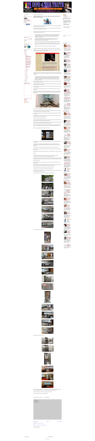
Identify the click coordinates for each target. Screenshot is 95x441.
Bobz (25, 100)
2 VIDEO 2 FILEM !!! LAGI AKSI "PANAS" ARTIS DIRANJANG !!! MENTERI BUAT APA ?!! (69, 71)
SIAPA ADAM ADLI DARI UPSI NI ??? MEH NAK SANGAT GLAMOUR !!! (68, 225)
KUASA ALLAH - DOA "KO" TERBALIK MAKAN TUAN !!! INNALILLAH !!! (69, 174)
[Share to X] (47, 397)
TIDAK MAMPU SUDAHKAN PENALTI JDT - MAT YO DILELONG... (27, 67)
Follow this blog (27, 24)
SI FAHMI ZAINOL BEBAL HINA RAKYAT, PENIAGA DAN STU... (28, 61)
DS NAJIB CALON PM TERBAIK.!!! (69, 168)
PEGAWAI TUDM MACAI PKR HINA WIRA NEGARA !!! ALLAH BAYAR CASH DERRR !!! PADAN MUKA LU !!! (67, 105)
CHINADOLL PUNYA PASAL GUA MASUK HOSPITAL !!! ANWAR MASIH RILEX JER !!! (69, 238)
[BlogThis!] (46, 397)
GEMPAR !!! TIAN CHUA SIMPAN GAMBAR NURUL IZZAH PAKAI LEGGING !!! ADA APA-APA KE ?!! (67, 98)
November (26, 55)
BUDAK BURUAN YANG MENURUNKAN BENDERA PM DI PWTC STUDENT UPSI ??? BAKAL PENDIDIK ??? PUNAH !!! (67, 143)
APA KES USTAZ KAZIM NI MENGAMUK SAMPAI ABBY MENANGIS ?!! (69, 60)
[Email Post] (44, 397)
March (26, 76)
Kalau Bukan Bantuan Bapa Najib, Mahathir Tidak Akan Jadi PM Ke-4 (69, 213)
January (26, 78)
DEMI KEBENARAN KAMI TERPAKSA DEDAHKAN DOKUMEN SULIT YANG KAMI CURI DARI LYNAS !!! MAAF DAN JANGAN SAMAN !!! (67, 191)
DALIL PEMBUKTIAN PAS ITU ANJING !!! (69, 64)
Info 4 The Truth (27, 101)
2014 (25, 54)
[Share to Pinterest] (48, 397)
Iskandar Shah (26, 102)
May (25, 74)
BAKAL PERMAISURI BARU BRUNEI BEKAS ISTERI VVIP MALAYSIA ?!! (69, 53)
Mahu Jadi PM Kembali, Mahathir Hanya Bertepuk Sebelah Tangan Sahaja (69, 128)
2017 (25, 51)
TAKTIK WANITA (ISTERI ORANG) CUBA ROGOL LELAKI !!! (69, 83)
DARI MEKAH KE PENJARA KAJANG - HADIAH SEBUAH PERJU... (28, 59)
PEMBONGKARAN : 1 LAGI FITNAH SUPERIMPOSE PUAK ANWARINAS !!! (69, 157)
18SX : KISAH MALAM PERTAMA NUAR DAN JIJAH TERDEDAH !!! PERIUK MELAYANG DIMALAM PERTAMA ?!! (67, 46)
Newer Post (35, 421)
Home (48, 421)
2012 (25, 80)
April (25, 75)
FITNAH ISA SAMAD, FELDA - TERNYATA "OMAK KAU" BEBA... (28, 65)
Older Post (60, 421)
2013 (25, 79)
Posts (25, 41)
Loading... (25, 15)
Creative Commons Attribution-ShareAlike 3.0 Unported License (27, 20)
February (26, 77)
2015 (25, 53)
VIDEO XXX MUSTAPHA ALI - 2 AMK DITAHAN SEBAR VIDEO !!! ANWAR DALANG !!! (69, 245)
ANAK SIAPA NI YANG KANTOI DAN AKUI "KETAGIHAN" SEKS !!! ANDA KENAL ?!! (69, 77)
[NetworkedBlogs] (28, 23)
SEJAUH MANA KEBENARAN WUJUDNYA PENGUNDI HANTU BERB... (28, 57)
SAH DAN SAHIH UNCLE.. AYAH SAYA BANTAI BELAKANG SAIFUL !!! (69, 121)
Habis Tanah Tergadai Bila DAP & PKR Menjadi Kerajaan (69, 150)
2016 (25, 52)
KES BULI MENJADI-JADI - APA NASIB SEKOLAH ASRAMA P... (28, 62)
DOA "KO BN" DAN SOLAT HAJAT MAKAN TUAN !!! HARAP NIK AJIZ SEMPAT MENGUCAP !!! (67, 232)
